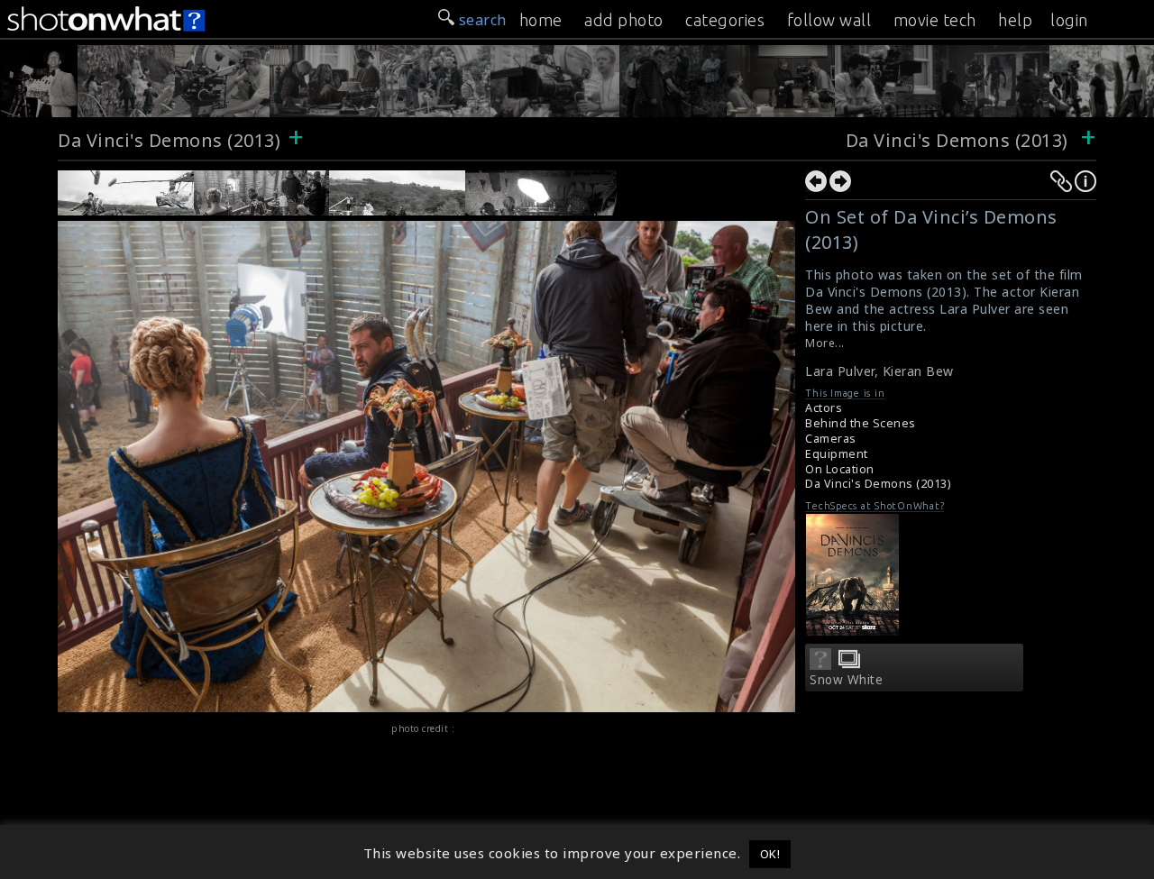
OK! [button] (770, 854)
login (1069, 20)
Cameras (830, 438)
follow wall (829, 20)
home (541, 20)
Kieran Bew (918, 371)
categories (725, 20)
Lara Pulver (840, 371)
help (1015, 20)
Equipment (836, 454)
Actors (823, 408)
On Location (840, 469)
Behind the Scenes (860, 423)
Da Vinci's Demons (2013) (169, 140)
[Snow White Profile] (820, 664)
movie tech (934, 20)
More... (825, 343)
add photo (624, 20)
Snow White (846, 680)
